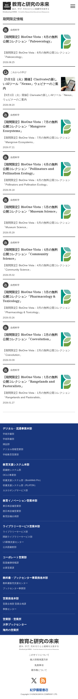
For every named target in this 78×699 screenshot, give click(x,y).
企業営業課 (8, 567)
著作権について (39, 670)
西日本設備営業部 (12, 511)
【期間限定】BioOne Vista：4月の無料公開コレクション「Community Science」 (30, 254)
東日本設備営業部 (12, 506)
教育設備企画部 (11, 516)
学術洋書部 (8, 434)
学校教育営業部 (11, 454)
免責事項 (39, 665)
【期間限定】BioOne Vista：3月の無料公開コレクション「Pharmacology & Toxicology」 (30, 296)
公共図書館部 (9, 547)
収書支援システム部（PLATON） (20, 485)
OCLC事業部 (9, 475)
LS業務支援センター (13, 542)
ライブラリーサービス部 (15, 531)
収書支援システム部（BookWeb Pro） (22, 480)
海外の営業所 (11, 629)
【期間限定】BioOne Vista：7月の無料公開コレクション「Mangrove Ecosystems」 (30, 126)
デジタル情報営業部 (13, 449)
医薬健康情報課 (11, 562)
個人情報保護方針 (39, 659)
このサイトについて (39, 655)
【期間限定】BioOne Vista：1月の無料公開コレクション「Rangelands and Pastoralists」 (30, 381)
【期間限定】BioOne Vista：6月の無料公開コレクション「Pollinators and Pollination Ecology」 (30, 168)
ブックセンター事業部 (14, 588)
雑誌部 (6, 444)
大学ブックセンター (15, 624)
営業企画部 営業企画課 (14, 603)
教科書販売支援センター (15, 583)
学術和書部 (8, 439)
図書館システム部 (12, 470)
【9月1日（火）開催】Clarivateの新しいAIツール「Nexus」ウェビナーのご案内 (30, 83)
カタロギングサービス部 (15, 490)
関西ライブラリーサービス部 (17, 536)
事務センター (9, 609)
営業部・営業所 (12, 619)
